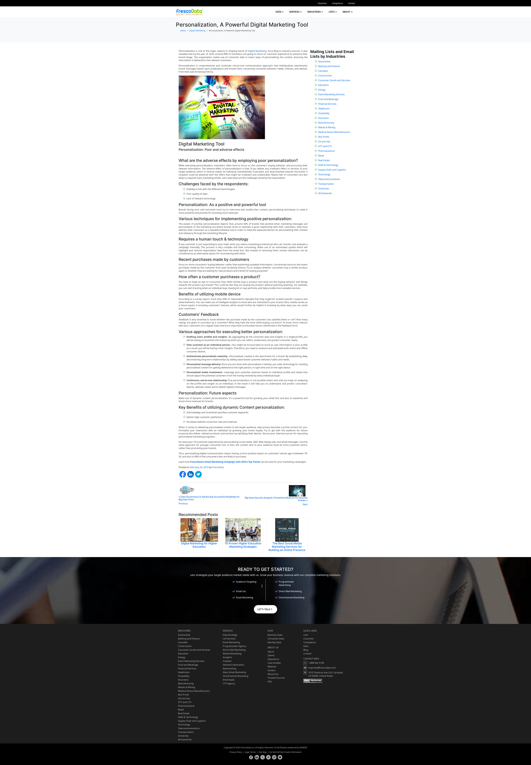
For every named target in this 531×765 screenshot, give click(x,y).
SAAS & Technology (328, 165)
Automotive (324, 61)
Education (323, 85)
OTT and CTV (325, 146)
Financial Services (327, 103)
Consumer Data (276, 638)
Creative (227, 661)
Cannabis (323, 70)
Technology (324, 174)
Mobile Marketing (232, 653)
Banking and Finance (329, 66)
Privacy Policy (236, 752)
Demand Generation (233, 664)
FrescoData (218, 467)
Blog (305, 649)
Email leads (229, 679)
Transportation (326, 183)
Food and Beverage (328, 99)
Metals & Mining (326, 127)
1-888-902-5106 (316, 662)
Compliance (337, 3)
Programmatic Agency (234, 646)
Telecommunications (329, 179)
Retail (321, 155)
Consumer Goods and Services (334, 80)
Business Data (275, 634)
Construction (325, 75)
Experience (273, 659)
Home (183, 30)
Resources (273, 674)
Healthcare (324, 108)
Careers (272, 670)
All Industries (325, 193)
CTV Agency (229, 683)
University (323, 188)
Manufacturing (326, 122)
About (346, 11)
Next (305, 504)
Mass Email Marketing (234, 672)
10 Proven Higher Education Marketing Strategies (243, 545)
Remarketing (229, 668)
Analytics (227, 657)
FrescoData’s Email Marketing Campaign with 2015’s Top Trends (225, 461)
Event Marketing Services (331, 94)
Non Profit (323, 136)
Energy (322, 89)
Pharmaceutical (326, 150)
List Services (229, 638)
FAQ (270, 681)
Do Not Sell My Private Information (286, 752)
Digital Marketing (197, 30)
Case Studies (274, 662)
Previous (183, 503)
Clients (271, 655)
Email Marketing (231, 642)
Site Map (263, 752)
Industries (314, 11)
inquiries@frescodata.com (322, 667)
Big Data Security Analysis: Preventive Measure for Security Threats (276, 499)
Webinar (272, 666)
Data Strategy (230, 634)
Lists (332, 11)
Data (278, 11)
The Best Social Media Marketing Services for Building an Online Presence (287, 547)
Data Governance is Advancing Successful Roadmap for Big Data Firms (209, 498)
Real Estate (324, 160)
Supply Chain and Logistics (332, 169)
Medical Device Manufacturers (334, 132)
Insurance (323, 117)
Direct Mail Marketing (234, 649)
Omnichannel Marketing (235, 676)
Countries (322, 3)
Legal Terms (250, 752)
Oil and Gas (324, 141)
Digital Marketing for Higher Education (199, 545)
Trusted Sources (276, 677)
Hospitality (323, 113)
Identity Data (274, 642)
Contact (351, 3)
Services (294, 11)
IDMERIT (303, 747)
